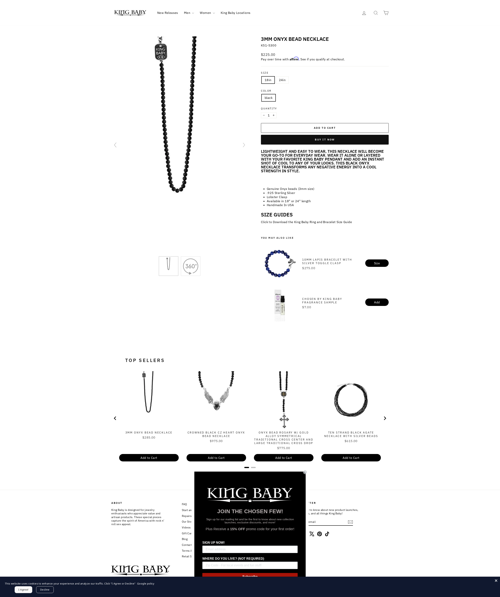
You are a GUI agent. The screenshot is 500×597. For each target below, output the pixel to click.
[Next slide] (244, 145)
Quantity (269, 108)
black (268, 98)
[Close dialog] (305, 472)
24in (282, 80)
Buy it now (325, 139)
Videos (186, 527)
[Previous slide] (115, 145)
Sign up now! (213, 542)
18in (268, 80)
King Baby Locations (236, 13)
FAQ (184, 504)
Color (266, 90)
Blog (185, 539)
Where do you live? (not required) (233, 558)
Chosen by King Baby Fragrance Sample (322, 300)
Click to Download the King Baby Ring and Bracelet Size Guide (306, 222)
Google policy (145, 583)
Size (265, 72)
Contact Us (189, 545)
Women (206, 13)
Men (187, 13)
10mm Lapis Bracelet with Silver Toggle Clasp (327, 261)
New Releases (167, 13)
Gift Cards (188, 533)
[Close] (496, 581)
